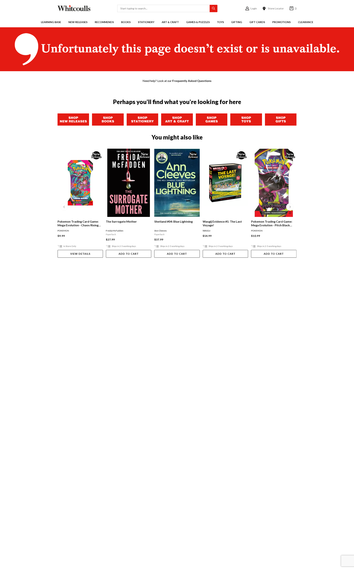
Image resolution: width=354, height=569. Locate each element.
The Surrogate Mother (121, 221)
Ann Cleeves (160, 230)
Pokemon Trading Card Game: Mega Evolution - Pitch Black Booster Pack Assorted (271, 223)
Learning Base (51, 22)
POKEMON (63, 230)
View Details (80, 253)
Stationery (146, 22)
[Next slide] (290, 207)
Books (126, 22)
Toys (220, 22)
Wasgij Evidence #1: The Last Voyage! (222, 223)
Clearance (305, 22)
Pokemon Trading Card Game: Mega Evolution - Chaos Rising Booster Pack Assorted (78, 223)
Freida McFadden (114, 230)
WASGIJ (206, 230)
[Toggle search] (213, 8)
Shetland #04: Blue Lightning (173, 221)
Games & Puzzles (198, 22)
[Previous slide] (64, 207)
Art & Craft (170, 22)
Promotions (281, 22)
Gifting (236, 22)
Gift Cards (257, 22)
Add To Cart (129, 253)
